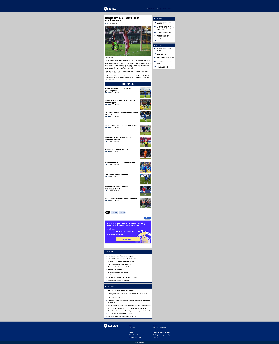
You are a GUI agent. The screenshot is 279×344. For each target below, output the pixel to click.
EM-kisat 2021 (132, 332)
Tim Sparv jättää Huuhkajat (116, 175)
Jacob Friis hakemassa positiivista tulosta (122, 126)
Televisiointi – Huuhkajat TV (160, 327)
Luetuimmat (110, 286)
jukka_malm (107, 92)
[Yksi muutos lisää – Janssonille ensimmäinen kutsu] (146, 191)
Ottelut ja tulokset (161, 8)
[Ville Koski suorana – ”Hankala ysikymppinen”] (145, 93)
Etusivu (130, 325)
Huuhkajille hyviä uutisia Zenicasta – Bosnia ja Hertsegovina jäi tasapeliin (129, 300)
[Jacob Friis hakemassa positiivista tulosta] (145, 130)
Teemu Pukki (122, 212)
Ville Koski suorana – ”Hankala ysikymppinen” (121, 256)
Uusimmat (110, 251)
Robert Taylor (114, 212)
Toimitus (107, 23)
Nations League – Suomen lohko (161, 332)
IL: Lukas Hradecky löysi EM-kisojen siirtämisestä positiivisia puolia (127, 308)
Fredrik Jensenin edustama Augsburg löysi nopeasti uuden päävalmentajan (129, 305)
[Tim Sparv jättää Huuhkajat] (145, 179)
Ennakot (155, 325)
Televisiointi (171, 8)
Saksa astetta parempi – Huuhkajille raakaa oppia (122, 258)
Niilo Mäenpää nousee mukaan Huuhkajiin (120, 313)
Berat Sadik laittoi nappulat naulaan (120, 163)
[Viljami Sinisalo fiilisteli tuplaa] (146, 154)
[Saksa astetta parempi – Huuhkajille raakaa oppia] (146, 104)
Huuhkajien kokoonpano (135, 337)
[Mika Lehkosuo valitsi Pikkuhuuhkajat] (146, 203)
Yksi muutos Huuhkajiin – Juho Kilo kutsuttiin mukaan (123, 266)
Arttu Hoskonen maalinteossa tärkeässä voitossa (122, 316)
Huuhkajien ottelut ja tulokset (160, 330)
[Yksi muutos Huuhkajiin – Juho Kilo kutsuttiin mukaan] (146, 142)
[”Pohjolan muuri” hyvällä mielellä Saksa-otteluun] (146, 116)
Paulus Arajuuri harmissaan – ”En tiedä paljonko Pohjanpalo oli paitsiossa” (129, 311)
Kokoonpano (151, 8)
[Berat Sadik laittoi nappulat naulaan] (146, 167)
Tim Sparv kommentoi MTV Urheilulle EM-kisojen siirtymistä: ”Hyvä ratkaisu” (127, 294)
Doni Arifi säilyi (112, 303)
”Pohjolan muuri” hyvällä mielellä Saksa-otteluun (122, 261)
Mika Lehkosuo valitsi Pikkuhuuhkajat (121, 199)
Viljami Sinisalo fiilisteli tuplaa (117, 150)
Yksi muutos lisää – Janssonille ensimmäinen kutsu (122, 277)
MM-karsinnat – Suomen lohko (136, 335)
